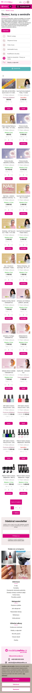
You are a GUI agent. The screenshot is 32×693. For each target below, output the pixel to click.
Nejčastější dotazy (16, 612)
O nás (16, 585)
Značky (16, 640)
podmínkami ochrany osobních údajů (16, 540)
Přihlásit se (16, 536)
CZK (20, 2)
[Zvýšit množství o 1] (12, 140)
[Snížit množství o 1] (5, 140)
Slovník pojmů (16, 634)
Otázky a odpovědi (16, 630)
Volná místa (16, 595)
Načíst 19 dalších (16, 502)
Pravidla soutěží (16, 597)
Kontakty (16, 588)
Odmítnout (16, 684)
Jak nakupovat (16, 608)
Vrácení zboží (16, 637)
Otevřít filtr (17, 68)
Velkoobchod (16, 618)
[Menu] (2, 6)
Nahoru (17, 513)
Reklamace (16, 615)
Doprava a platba (16, 605)
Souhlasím (16, 680)
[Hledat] (10, 6)
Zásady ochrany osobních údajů (16, 592)
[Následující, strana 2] (16, 507)
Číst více (5, 30)
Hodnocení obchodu (16, 627)
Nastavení (16, 689)
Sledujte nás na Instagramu (16, 549)
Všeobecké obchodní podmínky (16, 590)
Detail (8, 108)
